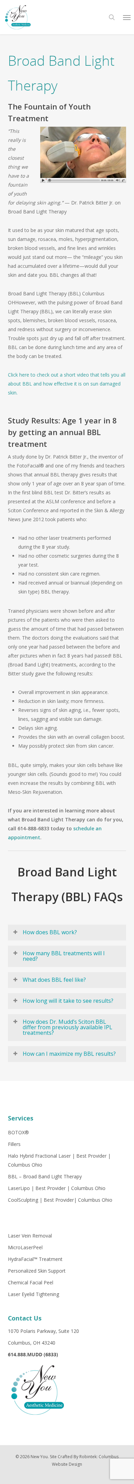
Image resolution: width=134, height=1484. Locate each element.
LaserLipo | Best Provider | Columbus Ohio (56, 1188)
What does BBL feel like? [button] (54, 979)
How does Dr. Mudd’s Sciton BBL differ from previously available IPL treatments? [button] (67, 1027)
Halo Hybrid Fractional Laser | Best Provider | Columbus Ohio (59, 1160)
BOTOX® (18, 1132)
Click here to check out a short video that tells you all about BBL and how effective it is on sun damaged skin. (66, 383)
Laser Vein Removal (30, 1235)
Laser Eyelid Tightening (33, 1294)
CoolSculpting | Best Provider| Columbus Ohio (60, 1200)
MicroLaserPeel (25, 1247)
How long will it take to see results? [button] (68, 1000)
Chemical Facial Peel (30, 1282)
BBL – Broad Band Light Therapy (45, 1176)
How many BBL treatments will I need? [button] (64, 955)
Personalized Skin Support (37, 1270)
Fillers (14, 1144)
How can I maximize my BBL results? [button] (69, 1053)
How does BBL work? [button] (50, 932)
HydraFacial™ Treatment (35, 1259)
